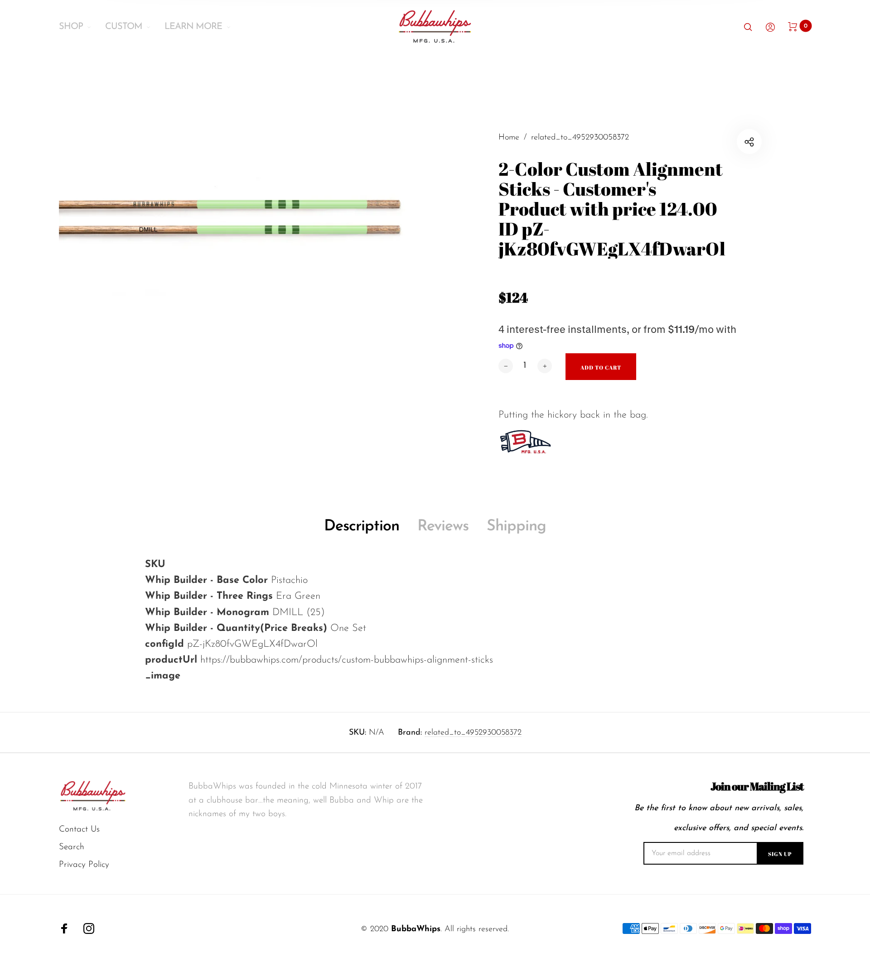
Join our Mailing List (756, 786)
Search (71, 847)
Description (361, 526)
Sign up (780, 853)
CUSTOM (123, 26)
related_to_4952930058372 (473, 733)
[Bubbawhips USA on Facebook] (64, 928)
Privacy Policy (84, 865)
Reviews (443, 526)
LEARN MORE (193, 26)
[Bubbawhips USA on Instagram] (88, 928)
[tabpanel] (247, 290)
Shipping (516, 526)
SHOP (71, 26)
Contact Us (79, 829)
